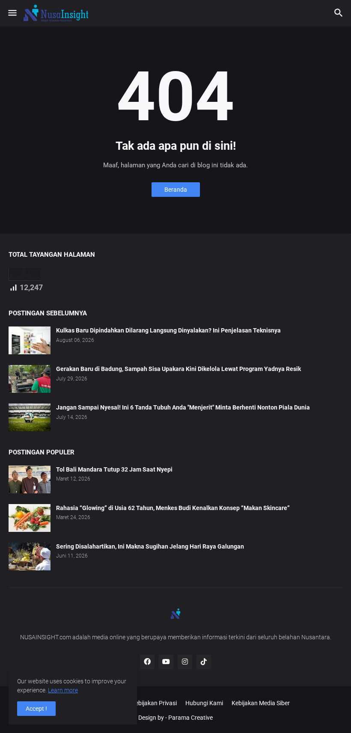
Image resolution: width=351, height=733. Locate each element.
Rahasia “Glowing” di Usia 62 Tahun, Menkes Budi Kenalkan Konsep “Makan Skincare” (173, 507)
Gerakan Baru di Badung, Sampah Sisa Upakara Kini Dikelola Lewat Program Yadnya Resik (178, 368)
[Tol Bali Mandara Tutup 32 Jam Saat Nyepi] (30, 479)
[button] (12, 13)
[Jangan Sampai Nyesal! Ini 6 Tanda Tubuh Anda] (30, 417)
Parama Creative (190, 717)
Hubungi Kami (204, 703)
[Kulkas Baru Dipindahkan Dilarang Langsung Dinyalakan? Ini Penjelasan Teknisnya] (30, 340)
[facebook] (147, 662)
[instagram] (185, 662)
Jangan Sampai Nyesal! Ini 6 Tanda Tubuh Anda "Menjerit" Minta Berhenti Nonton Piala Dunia (183, 407)
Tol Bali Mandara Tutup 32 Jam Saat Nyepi (114, 469)
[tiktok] (203, 662)
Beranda (175, 189)
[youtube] (166, 662)
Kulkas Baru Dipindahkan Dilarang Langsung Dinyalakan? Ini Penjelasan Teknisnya (168, 330)
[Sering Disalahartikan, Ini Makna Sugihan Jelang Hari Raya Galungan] (30, 556)
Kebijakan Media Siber (261, 703)
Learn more (63, 690)
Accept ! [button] (36, 708)
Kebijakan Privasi (154, 703)
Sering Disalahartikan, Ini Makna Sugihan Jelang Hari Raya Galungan (150, 546)
